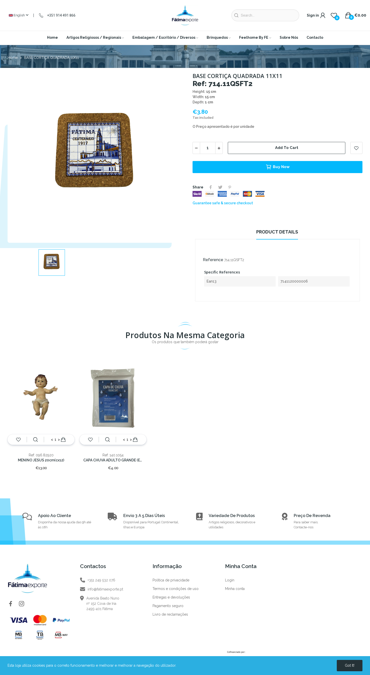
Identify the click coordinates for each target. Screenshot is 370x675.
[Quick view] (35, 439)
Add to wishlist (356, 148)
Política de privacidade (171, 580)
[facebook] (11, 604)
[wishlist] (18, 439)
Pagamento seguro (168, 606)
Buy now (281, 167)
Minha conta (235, 589)
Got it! (349, 665)
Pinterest (230, 187)
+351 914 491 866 (61, 15)
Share (210, 187)
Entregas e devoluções (171, 597)
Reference (213, 259)
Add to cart (286, 147)
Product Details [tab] (277, 231)
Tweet (220, 187)
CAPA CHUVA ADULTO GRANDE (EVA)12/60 (113, 460)
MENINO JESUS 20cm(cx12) (41, 460)
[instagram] (22, 604)
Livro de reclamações (170, 614)
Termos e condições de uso (176, 589)
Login (229, 580)
